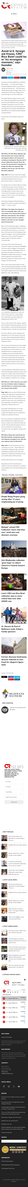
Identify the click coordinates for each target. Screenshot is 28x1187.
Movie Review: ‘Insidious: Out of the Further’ (11, 1117)
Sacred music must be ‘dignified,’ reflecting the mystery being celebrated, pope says (16, 872)
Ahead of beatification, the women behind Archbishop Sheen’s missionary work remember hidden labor (17, 958)
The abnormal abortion (6, 1132)
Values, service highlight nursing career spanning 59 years (16, 918)
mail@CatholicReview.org (7, 1073)
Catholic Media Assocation (7, 1161)
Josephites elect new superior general (17, 845)
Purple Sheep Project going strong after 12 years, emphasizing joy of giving (13, 499)
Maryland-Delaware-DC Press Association (10, 1165)
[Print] (2, 677)
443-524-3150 (4, 1071)
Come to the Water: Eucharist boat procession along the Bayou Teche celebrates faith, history (17, 949)
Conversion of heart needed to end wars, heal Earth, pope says (17, 931)
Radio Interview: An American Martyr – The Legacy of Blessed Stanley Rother (16, 910)
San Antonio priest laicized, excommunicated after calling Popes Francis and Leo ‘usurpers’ (17, 863)
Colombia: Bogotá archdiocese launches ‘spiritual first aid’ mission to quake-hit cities (17, 940)
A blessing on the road (6, 1124)
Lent (16, 74)
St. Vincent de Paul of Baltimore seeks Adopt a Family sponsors (12, 629)
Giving (13, 74)
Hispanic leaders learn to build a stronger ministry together (16, 901)
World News (24, 74)
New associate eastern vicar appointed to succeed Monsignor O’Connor (16, 838)
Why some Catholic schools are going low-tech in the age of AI (16, 966)
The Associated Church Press (7, 1168)
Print (4, 676)
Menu (14, 14)
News (19, 74)
